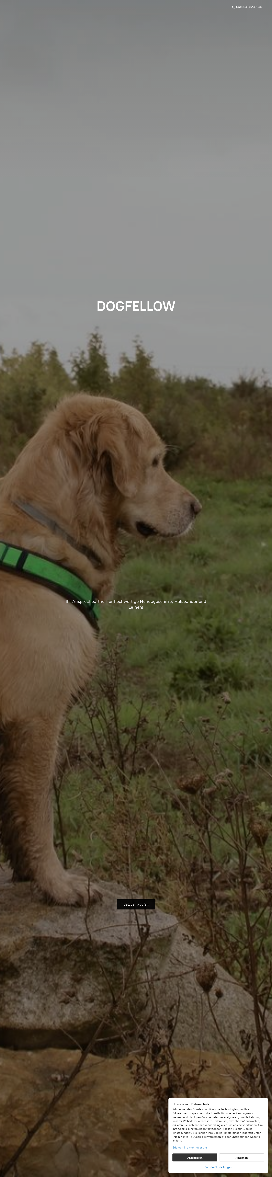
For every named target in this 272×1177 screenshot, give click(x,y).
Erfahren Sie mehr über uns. (190, 1147)
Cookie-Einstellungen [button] (218, 1167)
